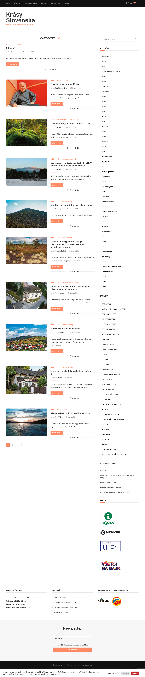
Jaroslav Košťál (60, 251)
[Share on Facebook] (47, 69)
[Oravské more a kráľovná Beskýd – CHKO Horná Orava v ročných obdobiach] (26, 172)
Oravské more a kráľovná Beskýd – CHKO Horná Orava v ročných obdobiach (71, 164)
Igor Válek (59, 417)
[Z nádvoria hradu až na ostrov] (26, 337)
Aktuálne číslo (31, 3)
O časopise (18, 3)
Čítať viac (12, 64)
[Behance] (131, 5)
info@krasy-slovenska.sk (21, 607)
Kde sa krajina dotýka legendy (110, 487)
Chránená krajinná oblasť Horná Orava (70, 123)
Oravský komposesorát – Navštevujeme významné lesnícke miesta (70, 287)
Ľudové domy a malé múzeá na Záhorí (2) (114, 492)
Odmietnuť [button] (125, 673)
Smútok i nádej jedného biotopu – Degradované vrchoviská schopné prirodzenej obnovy (68, 244)
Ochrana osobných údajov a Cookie (64, 602)
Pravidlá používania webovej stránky (65, 607)
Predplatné (55, 3)
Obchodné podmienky (60, 597)
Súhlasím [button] (135, 673)
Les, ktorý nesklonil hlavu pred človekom (71, 205)
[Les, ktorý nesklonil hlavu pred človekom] (26, 214)
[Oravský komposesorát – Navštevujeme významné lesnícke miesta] (26, 295)
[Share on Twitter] (50, 69)
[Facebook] (126, 5)
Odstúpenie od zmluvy (60, 612)
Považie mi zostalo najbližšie (65, 84)
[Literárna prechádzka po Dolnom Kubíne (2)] (26, 380)
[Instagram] (128, 5)
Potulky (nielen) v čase (108, 482)
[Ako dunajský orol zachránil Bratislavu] (26, 422)
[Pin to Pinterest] (53, 69)
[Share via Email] (55, 69)
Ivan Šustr (58, 127)
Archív (43, 3)
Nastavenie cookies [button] (113, 673)
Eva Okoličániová (61, 88)
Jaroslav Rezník (60, 332)
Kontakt (67, 3)
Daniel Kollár (15, 52)
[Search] (138, 3)
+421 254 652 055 (19, 601)
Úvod (8, 3)
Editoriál (10, 48)
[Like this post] (45, 69)
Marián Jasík (59, 209)
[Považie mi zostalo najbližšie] (26, 93)
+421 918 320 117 (18, 604)
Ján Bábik (58, 378)
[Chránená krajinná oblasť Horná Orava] (26, 132)
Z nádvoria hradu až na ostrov (66, 328)
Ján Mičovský (59, 293)
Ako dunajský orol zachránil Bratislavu (70, 413)
